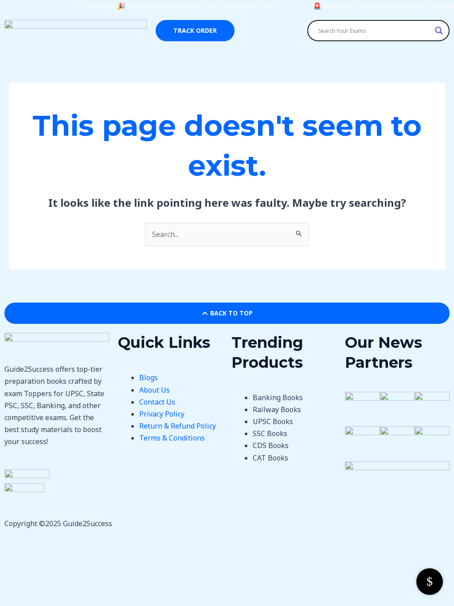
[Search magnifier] (439, 30)
